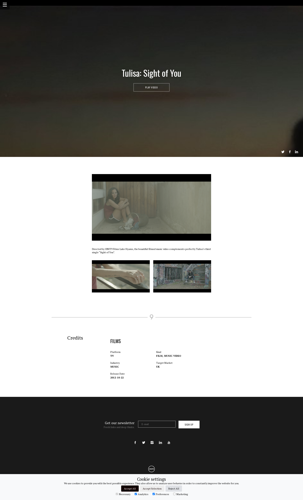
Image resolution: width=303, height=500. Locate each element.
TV (112, 355)
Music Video (172, 355)
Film (159, 355)
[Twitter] (143, 440)
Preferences (162, 494)
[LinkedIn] (160, 440)
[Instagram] (152, 440)
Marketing (182, 494)
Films (115, 340)
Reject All (173, 488)
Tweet (282, 151)
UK (158, 366)
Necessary (124, 494)
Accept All (130, 488)
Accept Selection (152, 488)
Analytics (143, 494)
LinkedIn (296, 151)
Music (114, 366)
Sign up (189, 424)
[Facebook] (135, 440)
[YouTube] (168, 440)
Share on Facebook (289, 151)
